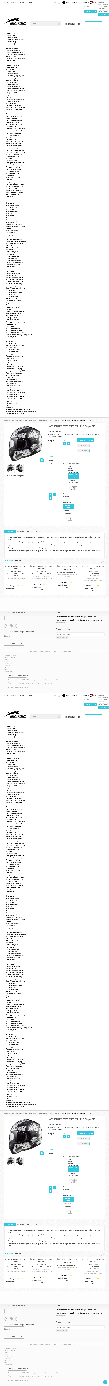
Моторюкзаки (10, 266)
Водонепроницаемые (13, 303)
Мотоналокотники (12, 207)
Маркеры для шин (12, 317)
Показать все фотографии (16, 476)
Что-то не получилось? (74, 481)
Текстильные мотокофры (14, 283)
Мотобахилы (10, 232)
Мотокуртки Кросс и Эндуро (15, 152)
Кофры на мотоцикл (13, 273)
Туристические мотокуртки (15, 154)
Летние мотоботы (12, 160)
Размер (51, 460)
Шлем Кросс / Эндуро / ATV (15, 39)
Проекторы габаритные (14, 373)
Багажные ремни (11, 339)
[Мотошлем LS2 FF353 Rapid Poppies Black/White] (10, 468)
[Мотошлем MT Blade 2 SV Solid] (67, 566)
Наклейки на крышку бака (15, 381)
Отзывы (35, 531)
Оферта (6, 669)
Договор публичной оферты (15, 413)
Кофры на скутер (11, 275)
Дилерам (14, 2)
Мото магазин (8, 671)
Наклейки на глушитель (14, 388)
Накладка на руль (12, 315)
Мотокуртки (10, 137)
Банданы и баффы (12, 247)
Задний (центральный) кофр (15, 288)
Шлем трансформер (12, 44)
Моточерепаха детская (13, 135)
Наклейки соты (11, 383)
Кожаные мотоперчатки (14, 112)
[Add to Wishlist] (54, 494)
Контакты (31, 2)
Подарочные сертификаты (15, 398)
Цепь (7, 362)
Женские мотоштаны (13, 194)
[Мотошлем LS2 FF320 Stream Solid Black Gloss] (93, 567)
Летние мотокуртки (12, 139)
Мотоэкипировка (12, 67)
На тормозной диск (12, 358)
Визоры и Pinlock (11, 56)
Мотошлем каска (11, 46)
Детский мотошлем (12, 48)
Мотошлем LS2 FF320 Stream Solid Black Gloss (93, 575)
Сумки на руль (11, 343)
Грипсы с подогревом (13, 351)
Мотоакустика (11, 347)
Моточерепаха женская (14, 133)
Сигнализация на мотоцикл (15, 366)
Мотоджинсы (10, 182)
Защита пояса (10, 213)
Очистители (10, 175)
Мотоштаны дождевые (14, 239)
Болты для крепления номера (16, 311)
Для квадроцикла (12, 354)
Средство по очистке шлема (15, 58)
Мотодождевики (11, 235)
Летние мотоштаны (12, 188)
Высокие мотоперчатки (14, 124)
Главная (9, 401)
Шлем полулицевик (12, 37)
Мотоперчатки (11, 103)
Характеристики (23, 531)
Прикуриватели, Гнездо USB (15, 371)
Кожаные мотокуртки (13, 143)
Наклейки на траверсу (13, 390)
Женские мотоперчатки (14, 120)
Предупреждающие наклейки (16, 392)
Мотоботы (9, 158)
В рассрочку (83, 450)
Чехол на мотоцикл (12, 256)
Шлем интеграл (11, 35)
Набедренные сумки (13, 264)
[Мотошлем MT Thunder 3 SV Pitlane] (16, 567)
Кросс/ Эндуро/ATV (12, 118)
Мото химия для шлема (14, 330)
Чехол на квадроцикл (13, 260)
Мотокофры (10, 271)
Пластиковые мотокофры (14, 281)
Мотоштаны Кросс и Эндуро (15, 184)
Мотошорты (10, 196)
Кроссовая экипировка (14, 224)
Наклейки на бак (11, 379)
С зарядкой (10, 305)
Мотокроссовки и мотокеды (15, 162)
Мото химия (10, 326)
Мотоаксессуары (12, 252)
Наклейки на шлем (12, 394)
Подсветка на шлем (12, 65)
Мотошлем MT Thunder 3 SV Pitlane (16, 575)
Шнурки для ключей (13, 307)
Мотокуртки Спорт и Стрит (15, 150)
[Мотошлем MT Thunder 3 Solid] (41, 567)
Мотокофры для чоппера (14, 279)
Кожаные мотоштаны (13, 190)
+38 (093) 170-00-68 (72, 24)
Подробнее (10, 531)
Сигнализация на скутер (14, 368)
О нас (6, 2)
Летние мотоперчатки (13, 105)
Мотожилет (10, 209)
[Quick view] (50, 494)
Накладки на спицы (12, 320)
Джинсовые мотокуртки (14, 146)
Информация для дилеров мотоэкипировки (21, 411)
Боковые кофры (11, 286)
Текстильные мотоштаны (14, 192)
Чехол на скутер (11, 258)
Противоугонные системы (14, 356)
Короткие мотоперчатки (14, 109)
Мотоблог (7, 665)
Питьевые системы (12, 269)
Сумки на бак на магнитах (14, 292)
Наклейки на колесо (13, 386)
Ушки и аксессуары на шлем (15, 63)
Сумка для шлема (12, 296)
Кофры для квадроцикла (14, 277)
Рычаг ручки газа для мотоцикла (17, 322)
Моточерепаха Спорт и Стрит (15, 129)
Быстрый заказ (83, 445)
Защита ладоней (11, 222)
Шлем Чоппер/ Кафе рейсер (15, 52)
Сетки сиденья (11, 337)
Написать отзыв (68, 494)
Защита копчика (11, 218)
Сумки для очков (12, 341)
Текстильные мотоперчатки (15, 107)
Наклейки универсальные (15, 396)
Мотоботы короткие (13, 171)
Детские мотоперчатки (13, 122)
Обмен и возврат (9, 657)
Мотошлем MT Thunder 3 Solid (42, 574)
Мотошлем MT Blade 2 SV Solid (67, 572)
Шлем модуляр (11, 41)
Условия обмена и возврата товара (18, 409)
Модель (50, 431)
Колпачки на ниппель (13, 313)
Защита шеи (10, 203)
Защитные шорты (12, 211)
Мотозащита (10, 199)
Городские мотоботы (13, 167)
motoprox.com (60, 622)
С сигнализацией (11, 360)
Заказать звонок (93, 24)
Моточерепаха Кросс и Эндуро (16, 131)
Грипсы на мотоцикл (13, 349)
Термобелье (10, 249)
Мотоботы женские (12, 173)
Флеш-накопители (12, 375)
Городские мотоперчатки (14, 114)
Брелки (8, 309)
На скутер (9, 364)
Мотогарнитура (11, 61)
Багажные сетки (11, 298)
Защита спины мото (12, 205)
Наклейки (9, 377)
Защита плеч (10, 220)
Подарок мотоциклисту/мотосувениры (19, 334)
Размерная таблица (73, 475)
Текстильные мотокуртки (14, 141)
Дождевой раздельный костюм (16, 241)
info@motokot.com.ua (21, 688)
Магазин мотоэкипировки (14, 420)
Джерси (8, 228)
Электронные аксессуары (15, 345)
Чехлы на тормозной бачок (15, 262)
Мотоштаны (10, 179)
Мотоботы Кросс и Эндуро (14, 165)
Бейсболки (9, 245)
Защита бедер (10, 215)
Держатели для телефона (14, 300)
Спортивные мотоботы (13, 169)
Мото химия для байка (13, 328)
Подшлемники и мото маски (15, 54)
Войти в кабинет (71, 2)
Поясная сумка (11, 324)
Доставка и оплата (12, 403)
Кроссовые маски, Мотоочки (15, 226)
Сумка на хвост (11, 294)
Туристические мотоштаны (15, 186)
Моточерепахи (11, 126)
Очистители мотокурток (14, 156)
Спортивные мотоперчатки (15, 116)
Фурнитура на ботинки (13, 177)
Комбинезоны (10, 237)
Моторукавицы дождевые (15, 243)
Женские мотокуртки (13, 148)
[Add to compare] (50, 498)
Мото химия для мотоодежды (16, 332)
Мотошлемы (10, 33)
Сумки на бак (10, 290)
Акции (22, 2)
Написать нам (8, 663)
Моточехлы (10, 254)
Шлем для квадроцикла (14, 50)
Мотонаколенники (12, 201)
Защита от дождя (12, 230)
